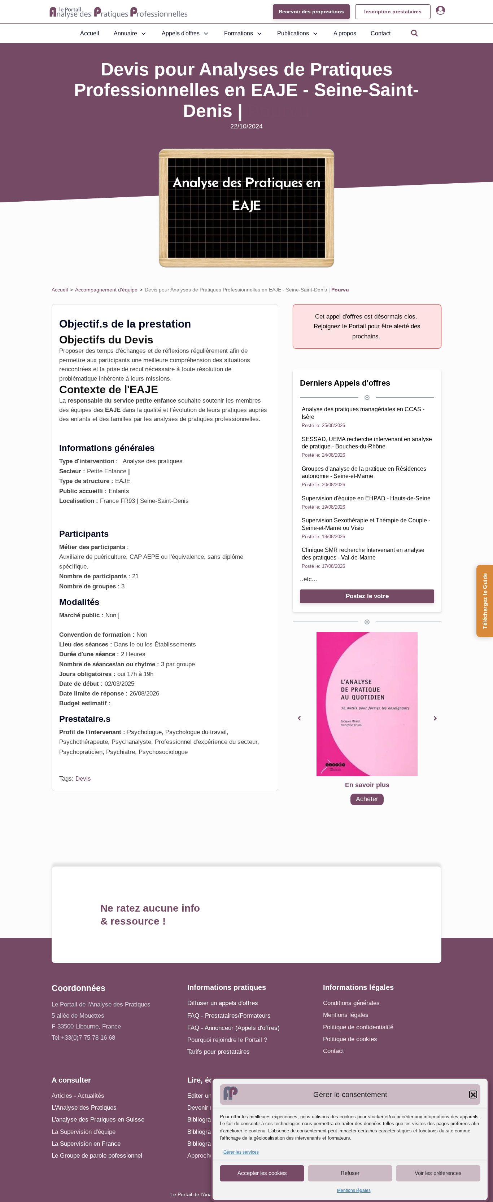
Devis (83, 778)
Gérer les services (241, 1152)
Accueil (89, 33)
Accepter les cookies (262, 1173)
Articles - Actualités (78, 1095)
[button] (473, 1094)
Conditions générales (351, 1003)
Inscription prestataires (393, 11)
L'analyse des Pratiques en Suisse (98, 1119)
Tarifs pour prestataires (218, 1051)
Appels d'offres (181, 33)
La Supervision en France (86, 1143)
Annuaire (125, 33)
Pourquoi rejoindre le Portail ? (227, 1039)
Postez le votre (367, 596)
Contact (381, 33)
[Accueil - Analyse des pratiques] (118, 12)
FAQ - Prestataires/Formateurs (229, 1015)
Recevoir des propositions (311, 11)
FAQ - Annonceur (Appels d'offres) (233, 1028)
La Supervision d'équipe (83, 1131)
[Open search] (414, 33)
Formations (238, 33)
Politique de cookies (350, 1039)
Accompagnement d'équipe (106, 290)
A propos (344, 33)
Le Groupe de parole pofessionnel (97, 1155)
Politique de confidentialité (358, 1027)
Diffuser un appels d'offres (222, 1003)
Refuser (350, 1173)
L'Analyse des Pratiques (84, 1107)
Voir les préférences (438, 1173)
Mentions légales (354, 1190)
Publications (293, 33)
